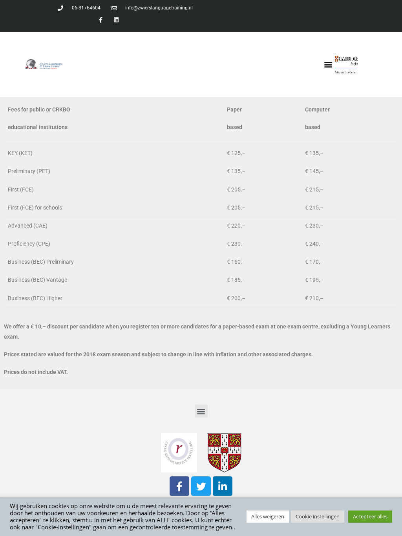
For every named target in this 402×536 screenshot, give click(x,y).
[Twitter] (201, 486)
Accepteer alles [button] (370, 516)
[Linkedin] (116, 20)
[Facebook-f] (100, 20)
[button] (328, 64)
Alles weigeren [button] (267, 516)
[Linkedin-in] (222, 486)
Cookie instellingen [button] (318, 516)
